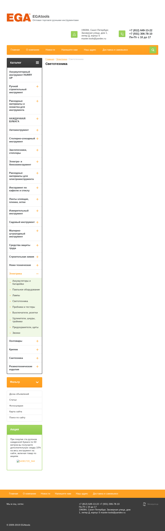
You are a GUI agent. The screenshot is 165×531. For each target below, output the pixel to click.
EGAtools (41, 16)
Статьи (13, 399)
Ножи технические (20, 265)
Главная (15, 49)
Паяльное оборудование (26, 289)
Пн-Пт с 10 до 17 (140, 37)
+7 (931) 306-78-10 (140, 33)
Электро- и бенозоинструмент (20, 163)
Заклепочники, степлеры (18, 151)
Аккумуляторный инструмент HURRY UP (20, 74)
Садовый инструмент (22, 222)
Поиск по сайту (17, 417)
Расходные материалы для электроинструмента (21, 176)
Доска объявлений (19, 394)
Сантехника (16, 358)
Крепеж (13, 349)
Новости (50, 49)
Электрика (61, 59)
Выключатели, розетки (25, 312)
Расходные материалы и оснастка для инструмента (17, 105)
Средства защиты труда (19, 246)
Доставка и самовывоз (115, 49)
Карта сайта (15, 411)
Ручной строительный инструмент (17, 89)
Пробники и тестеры (23, 307)
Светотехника (20, 301)
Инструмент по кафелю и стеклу (19, 189)
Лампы (16, 295)
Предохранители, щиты (25, 327)
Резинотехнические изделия (20, 368)
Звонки (16, 332)
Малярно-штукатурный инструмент (17, 233)
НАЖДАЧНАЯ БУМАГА (17, 120)
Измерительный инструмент (19, 212)
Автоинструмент (19, 130)
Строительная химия (21, 256)
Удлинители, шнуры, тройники (23, 320)
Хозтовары (15, 341)
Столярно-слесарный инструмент (22, 140)
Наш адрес (90, 49)
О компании (32, 49)
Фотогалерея (16, 405)
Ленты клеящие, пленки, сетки (19, 200)
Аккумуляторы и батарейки (21, 282)
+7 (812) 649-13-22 (140, 30)
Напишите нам (69, 49)
